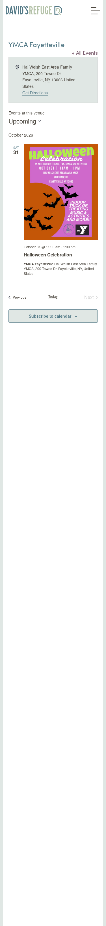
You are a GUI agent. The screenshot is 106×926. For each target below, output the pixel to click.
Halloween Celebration (48, 254)
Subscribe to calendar (50, 316)
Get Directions (35, 92)
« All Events (85, 52)
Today (53, 296)
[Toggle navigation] (94, 8)
